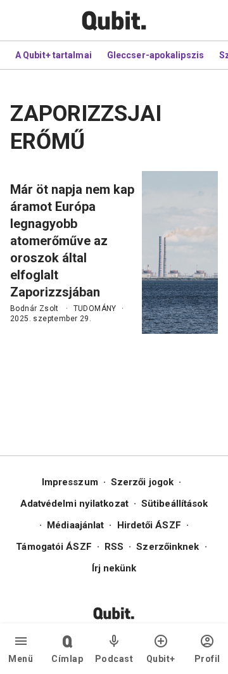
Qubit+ (160, 659)
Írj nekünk (114, 568)
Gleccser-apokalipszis (155, 55)
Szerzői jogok (142, 482)
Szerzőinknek (167, 546)
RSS (114, 546)
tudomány (95, 308)
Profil (207, 659)
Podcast (114, 659)
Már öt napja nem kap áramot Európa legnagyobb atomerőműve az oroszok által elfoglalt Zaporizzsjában (72, 241)
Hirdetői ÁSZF (149, 525)
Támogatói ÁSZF (53, 546)
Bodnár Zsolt (34, 308)
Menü (20, 659)
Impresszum (70, 482)
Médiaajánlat (75, 525)
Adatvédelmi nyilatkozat (74, 503)
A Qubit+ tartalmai (53, 55)
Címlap (67, 659)
